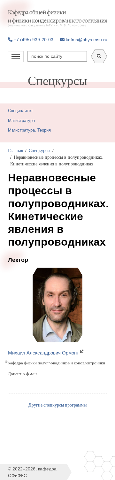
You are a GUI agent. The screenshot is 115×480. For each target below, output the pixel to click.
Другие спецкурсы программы (57, 405)
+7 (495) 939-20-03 (32, 39)
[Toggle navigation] (16, 56)
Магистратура (21, 120)
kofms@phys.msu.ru (86, 39)
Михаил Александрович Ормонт (43, 352)
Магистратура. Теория (29, 130)
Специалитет (20, 110)
